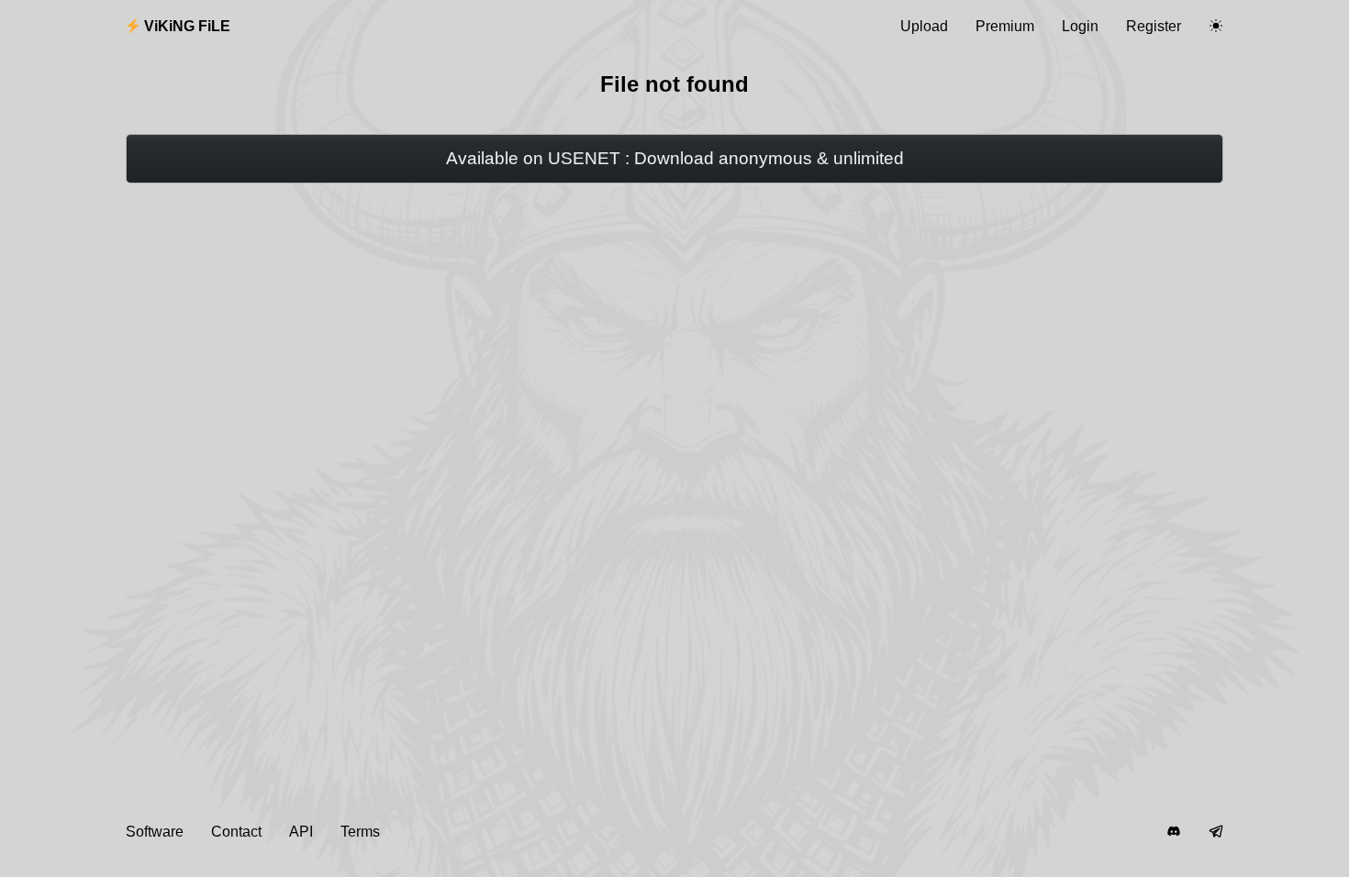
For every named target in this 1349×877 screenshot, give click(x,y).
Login (1080, 26)
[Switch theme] (1216, 26)
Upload (924, 26)
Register (1153, 26)
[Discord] (1173, 832)
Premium (1005, 26)
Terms (360, 831)
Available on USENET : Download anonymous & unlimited (675, 158)
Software (155, 831)
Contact (236, 831)
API (301, 831)
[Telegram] (1216, 832)
